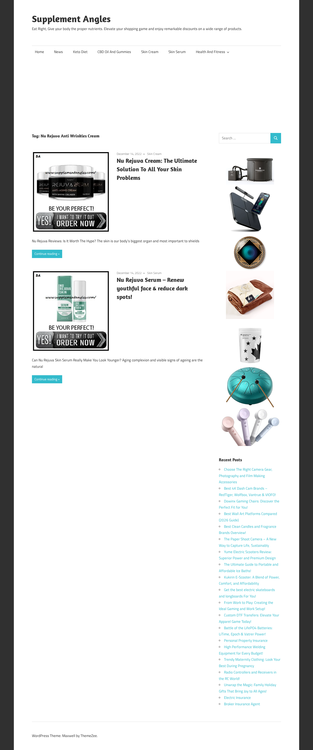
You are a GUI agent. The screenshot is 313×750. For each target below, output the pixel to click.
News (58, 52)
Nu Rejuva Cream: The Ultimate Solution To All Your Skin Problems (157, 169)
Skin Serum (177, 52)
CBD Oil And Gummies (114, 52)
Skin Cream (149, 52)
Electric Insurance (237, 697)
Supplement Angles (71, 19)
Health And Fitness (210, 52)
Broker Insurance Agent (242, 704)
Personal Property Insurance (246, 640)
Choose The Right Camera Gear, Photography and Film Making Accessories (245, 476)
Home (39, 52)
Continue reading (45, 253)
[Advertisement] (156, 90)
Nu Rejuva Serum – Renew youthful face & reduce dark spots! (152, 288)
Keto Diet (80, 52)
